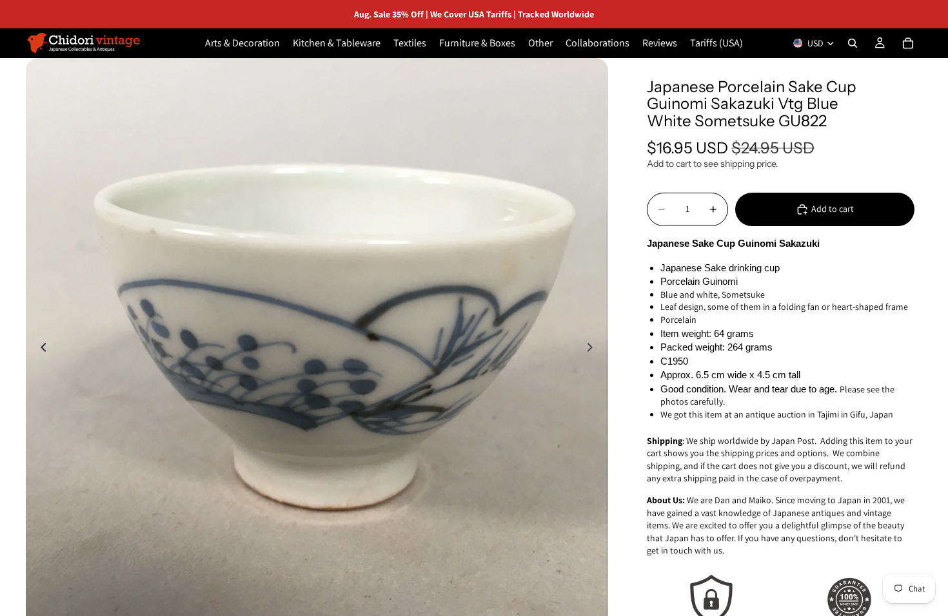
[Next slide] (594, 349)
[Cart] (908, 43)
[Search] (852, 43)
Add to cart (832, 209)
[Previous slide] (40, 349)
